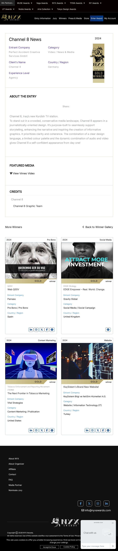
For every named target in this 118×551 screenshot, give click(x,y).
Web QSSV (13, 289)
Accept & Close (49, 547)
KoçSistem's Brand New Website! (81, 386)
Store (86, 18)
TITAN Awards (76, 3)
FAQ (11, 479)
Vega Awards (42, 3)
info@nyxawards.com (97, 510)
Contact (12, 474)
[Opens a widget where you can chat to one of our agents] (98, 534)
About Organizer (16, 464)
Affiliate (12, 469)
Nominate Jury (15, 490)
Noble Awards (25, 9)
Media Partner (15, 485)
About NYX (14, 458)
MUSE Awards (23, 3)
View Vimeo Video (23, 173)
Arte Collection (44, 9)
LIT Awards (7, 9)
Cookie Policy (69, 547)
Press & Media (75, 18)
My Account (110, 18)
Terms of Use (68, 536)
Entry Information (43, 18)
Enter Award (96, 18)
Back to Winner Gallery (98, 227)
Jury (55, 18)
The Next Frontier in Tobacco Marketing (28, 393)
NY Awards (94, 3)
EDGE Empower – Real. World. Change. (84, 289)
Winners (62, 18)
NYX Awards (58, 3)
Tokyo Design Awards (66, 9)
